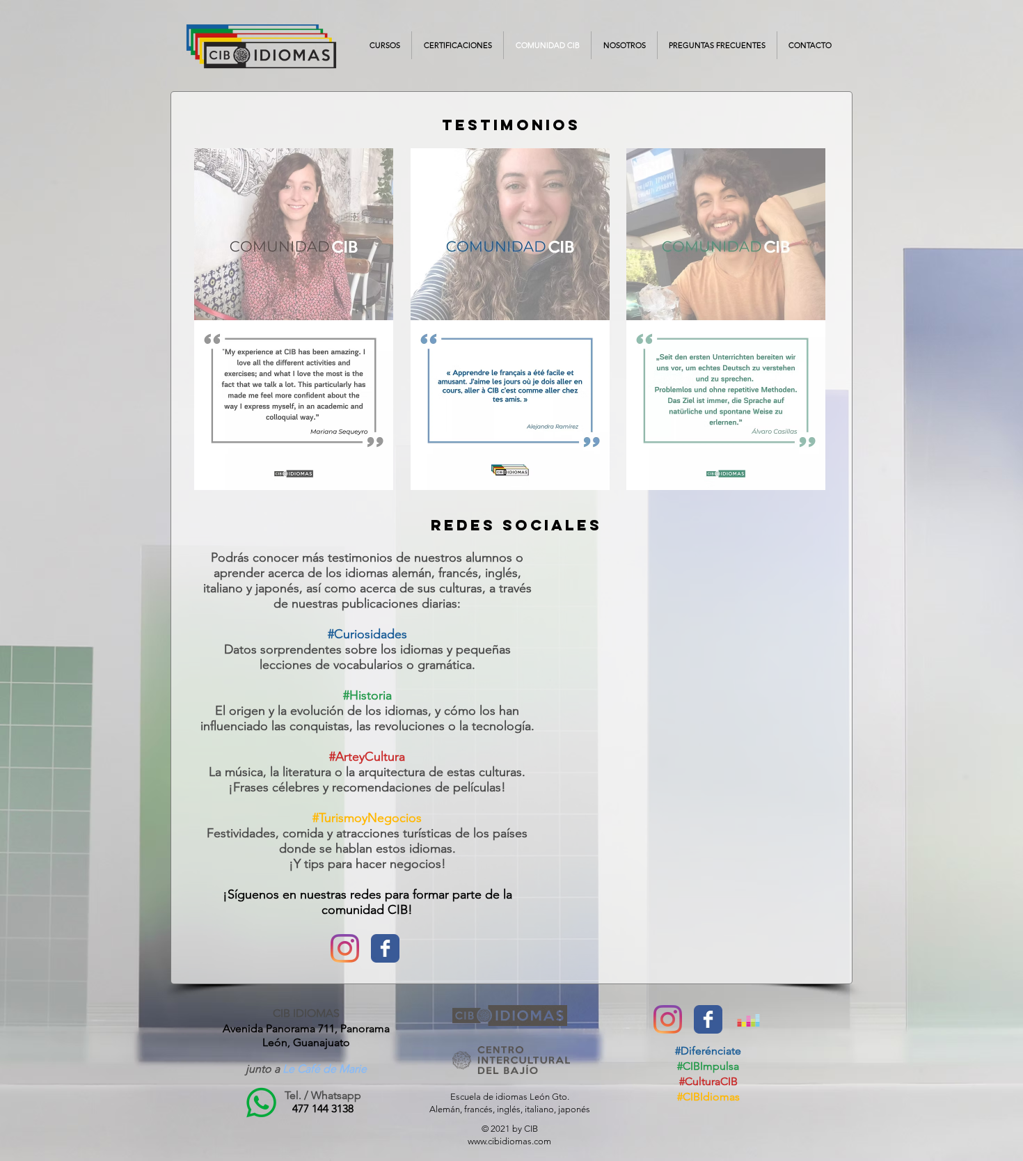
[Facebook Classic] (385, 948)
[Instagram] (345, 948)
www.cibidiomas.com (509, 1141)
